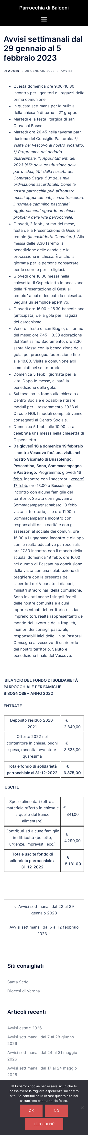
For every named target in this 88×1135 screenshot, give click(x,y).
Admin (13, 71)
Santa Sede (17, 981)
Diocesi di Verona (23, 990)
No (56, 1110)
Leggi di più (44, 1124)
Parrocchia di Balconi (44, 8)
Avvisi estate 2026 (24, 1027)
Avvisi (66, 71)
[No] (81, 1107)
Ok (31, 1110)
